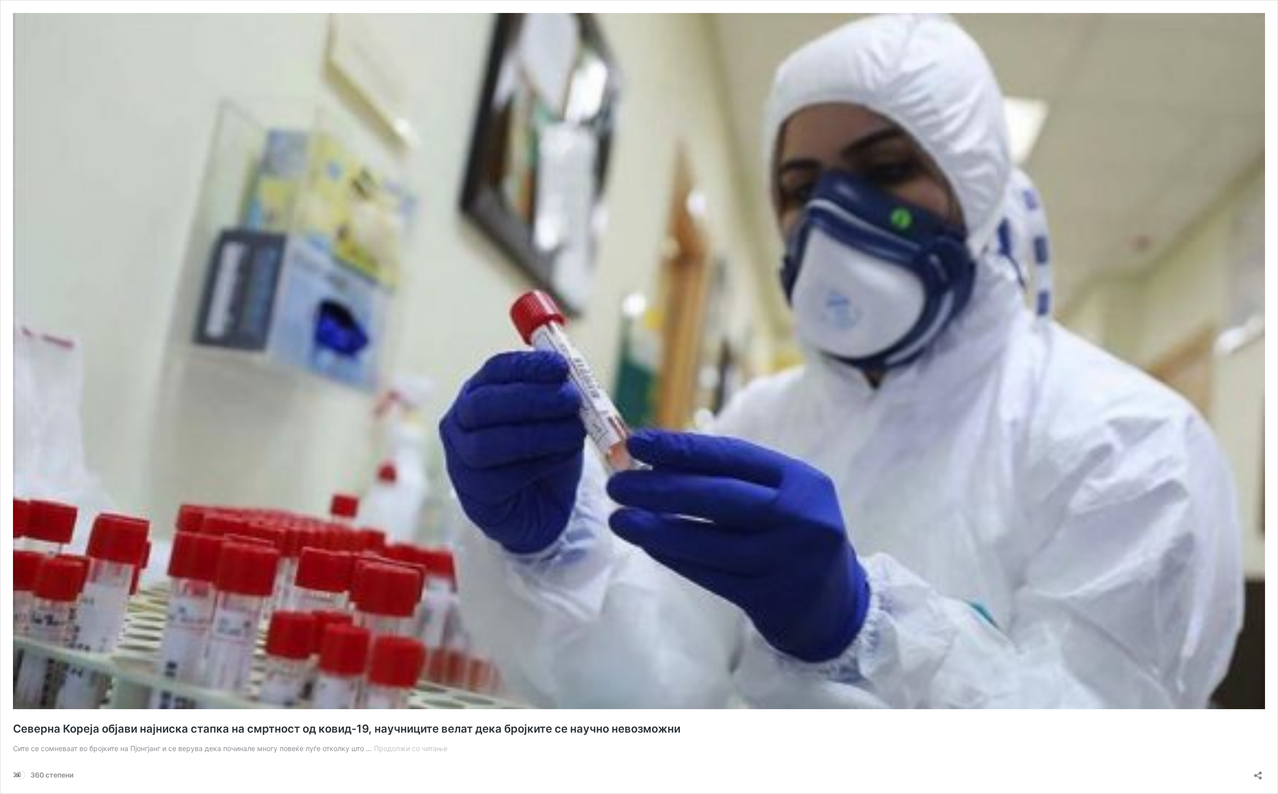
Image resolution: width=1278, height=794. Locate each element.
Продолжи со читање (410, 748)
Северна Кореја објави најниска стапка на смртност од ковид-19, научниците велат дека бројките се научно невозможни (346, 728)
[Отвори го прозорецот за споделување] (1258, 772)
